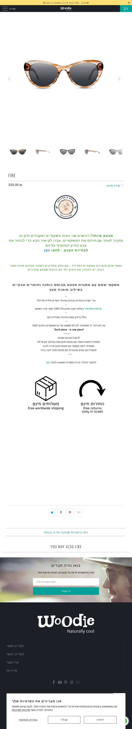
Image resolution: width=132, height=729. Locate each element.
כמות (10, 465)
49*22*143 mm (17, 456)
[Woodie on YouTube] (59, 683)
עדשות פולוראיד (93, 308)
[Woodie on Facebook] (54, 683)
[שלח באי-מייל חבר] (79, 512)
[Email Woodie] (77, 683)
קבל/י (64, 719)
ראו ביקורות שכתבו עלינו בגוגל (66, 532)
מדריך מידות (114, 185)
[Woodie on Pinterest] (65, 683)
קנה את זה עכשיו (66, 491)
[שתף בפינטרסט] (70, 512)
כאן (47, 249)
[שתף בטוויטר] (52, 512)
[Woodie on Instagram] (71, 683)
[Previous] (9, 78)
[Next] (118, 78)
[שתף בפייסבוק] (61, 512)
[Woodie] (66, 8)
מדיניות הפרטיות (21, 710)
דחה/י (100, 719)
